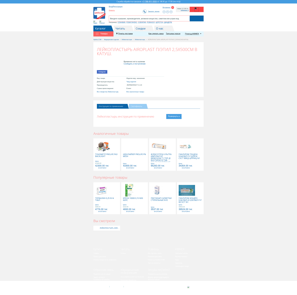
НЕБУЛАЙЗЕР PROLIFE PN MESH (134, 155)
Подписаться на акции (101, 274)
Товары (96, 253)
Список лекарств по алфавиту (104, 260)
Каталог (100, 28)
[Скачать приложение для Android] (102, 22)
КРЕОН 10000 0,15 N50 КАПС (133, 199)
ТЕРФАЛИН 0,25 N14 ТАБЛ (104, 199)
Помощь (153, 249)
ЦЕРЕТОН (159, 22)
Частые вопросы (154, 263)
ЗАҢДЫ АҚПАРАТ (159, 270)
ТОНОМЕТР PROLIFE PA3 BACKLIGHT (106, 155)
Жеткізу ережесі (181, 256)
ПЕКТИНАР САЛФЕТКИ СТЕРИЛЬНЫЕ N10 (161, 199)
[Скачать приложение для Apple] (95, 22)
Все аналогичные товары (135, 92)
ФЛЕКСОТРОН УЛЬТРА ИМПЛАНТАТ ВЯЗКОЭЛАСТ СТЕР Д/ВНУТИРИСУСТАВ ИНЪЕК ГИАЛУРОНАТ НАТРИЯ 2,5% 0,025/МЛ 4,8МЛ (161, 160)
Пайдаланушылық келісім (157, 274)
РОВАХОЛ (151, 22)
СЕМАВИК (121, 22)
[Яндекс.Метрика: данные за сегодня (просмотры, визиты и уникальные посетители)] (194, 287)
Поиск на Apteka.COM (156, 260)
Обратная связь (103, 270)
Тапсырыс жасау (173, 34)
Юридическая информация (130, 271)
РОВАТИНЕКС (131, 22)
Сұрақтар (178, 263)
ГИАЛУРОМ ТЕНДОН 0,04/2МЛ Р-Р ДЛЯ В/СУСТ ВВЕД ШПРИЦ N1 (189, 156)
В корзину (102, 168)
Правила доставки (155, 256)
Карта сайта (131, 286)
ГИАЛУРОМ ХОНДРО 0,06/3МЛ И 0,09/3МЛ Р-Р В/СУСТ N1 (190, 200)
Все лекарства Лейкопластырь (108, 92)
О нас (159, 28)
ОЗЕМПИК (142, 22)
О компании (116, 286)
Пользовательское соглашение (132, 277)
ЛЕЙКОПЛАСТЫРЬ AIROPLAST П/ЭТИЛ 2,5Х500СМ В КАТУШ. (109, 228)
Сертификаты (136, 106)
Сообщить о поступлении (134, 64)
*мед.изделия (131, 82)
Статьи (123, 253)
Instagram (102, 72)
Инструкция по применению (111, 106)
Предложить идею (100, 283)
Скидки (140, 28)
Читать (120, 28)
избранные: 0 (185, 10)
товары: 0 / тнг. (183, 8)
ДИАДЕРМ (168, 22)
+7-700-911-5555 (149, 2)
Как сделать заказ (156, 34)
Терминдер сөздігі (182, 266)
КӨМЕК (180, 249)
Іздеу (177, 260)
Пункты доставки (125, 34)
